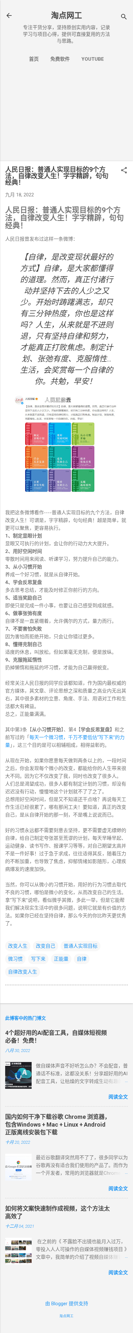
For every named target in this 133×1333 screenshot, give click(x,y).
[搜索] (124, 17)
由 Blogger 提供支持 (66, 1304)
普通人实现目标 (80, 946)
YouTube (92, 59)
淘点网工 (66, 15)
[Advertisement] (66, 116)
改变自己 (45, 946)
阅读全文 (118, 1097)
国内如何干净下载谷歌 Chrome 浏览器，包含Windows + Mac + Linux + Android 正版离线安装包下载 (57, 1124)
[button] (124, 170)
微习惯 (15, 959)
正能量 (61, 959)
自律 (82, 959)
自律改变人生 (22, 972)
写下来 (38, 959)
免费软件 (60, 59)
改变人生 (17, 946)
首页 (34, 59)
